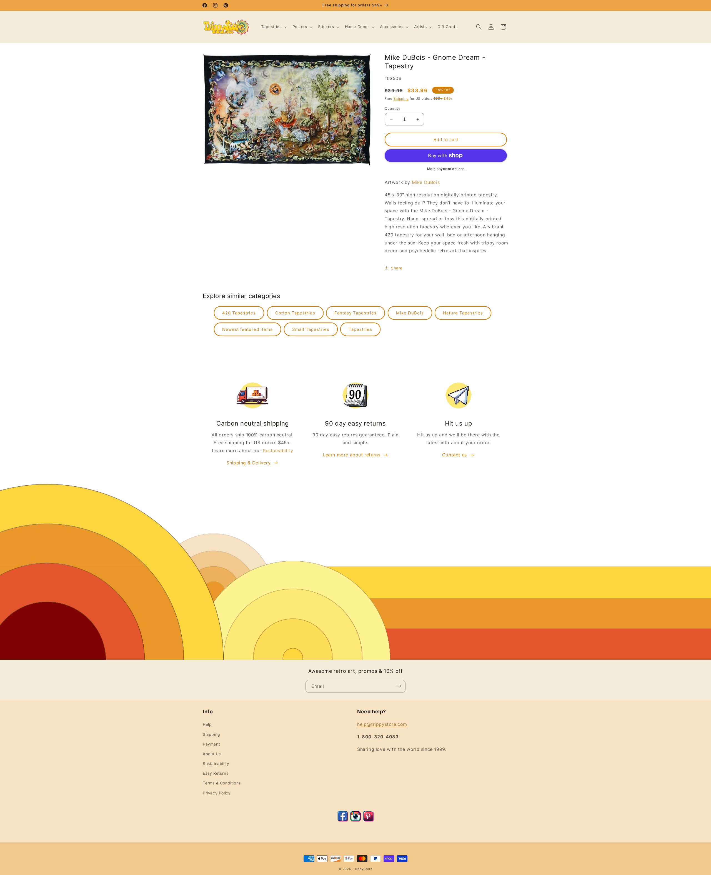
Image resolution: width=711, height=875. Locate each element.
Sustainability (278, 450)
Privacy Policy (217, 793)
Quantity (392, 108)
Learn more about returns (351, 455)
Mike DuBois (426, 182)
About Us (212, 753)
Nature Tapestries (463, 313)
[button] (273, 26)
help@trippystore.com (382, 724)
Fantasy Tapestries (355, 313)
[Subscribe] (399, 686)
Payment (211, 744)
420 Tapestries (239, 313)
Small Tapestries (310, 329)
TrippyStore (362, 869)
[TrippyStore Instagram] (355, 820)
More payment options (446, 169)
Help (207, 724)
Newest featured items (247, 329)
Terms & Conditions (222, 783)
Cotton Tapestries (295, 313)
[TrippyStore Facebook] (342, 820)
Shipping (401, 98)
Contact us (454, 455)
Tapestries (360, 329)
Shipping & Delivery (248, 463)
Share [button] (396, 268)
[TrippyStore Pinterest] (368, 820)
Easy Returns (215, 773)
